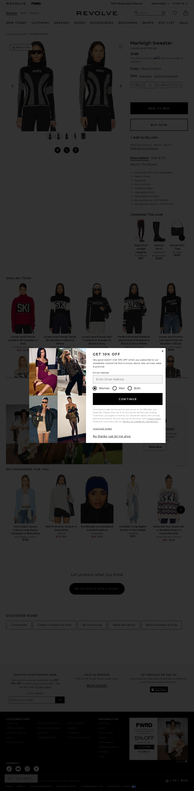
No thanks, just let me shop (112, 436)
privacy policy (154, 418)
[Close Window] (163, 351)
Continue (128, 399)
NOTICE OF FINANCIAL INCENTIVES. (140, 421)
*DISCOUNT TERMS (102, 429)
